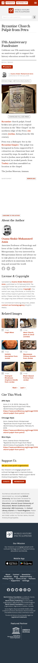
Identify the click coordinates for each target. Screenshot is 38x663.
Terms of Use (21, 579)
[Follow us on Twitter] (13, 591)
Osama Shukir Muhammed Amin (22, 74)
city (29, 131)
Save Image (7, 81)
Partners (32, 579)
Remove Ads (31, 178)
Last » (23, 388)
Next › (15, 388)
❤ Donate (7, 67)
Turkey (5, 163)
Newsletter (26, 574)
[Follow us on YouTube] (29, 591)
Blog (16, 577)
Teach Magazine (23, 510)
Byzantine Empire (10, 145)
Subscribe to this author (11, 215)
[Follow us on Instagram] (25, 591)
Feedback (8, 577)
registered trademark (19, 617)
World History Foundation (12, 597)
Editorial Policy (26, 577)
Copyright (27, 289)
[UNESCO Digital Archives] (19, 632)
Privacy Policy (8, 579)
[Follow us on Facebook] (9, 591)
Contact (16, 574)
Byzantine (6, 122)
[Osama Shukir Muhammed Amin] (19, 230)
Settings (25, 581)
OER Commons (17, 508)
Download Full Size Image (19, 117)
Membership (10, 3)
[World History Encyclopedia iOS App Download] (11, 563)
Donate (6, 482)
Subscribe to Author (22, 81)
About (7, 574)
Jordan (11, 134)
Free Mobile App (22, 3)
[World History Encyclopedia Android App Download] (26, 563)
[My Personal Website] (13, 268)
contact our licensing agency (13, 305)
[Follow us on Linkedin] (21, 591)
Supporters (15, 581)
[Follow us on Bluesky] (17, 591)
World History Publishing (14, 601)
